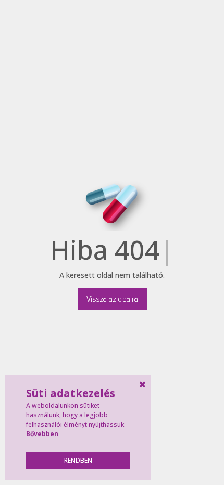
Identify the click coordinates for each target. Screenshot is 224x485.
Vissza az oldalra (112, 299)
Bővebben (42, 433)
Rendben (78, 460)
